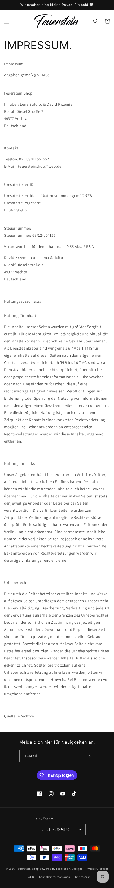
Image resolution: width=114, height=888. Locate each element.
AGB (31, 877)
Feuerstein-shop (27, 869)
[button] (6, 21)
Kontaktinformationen (54, 877)
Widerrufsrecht (97, 869)
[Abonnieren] (89, 756)
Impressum (82, 877)
